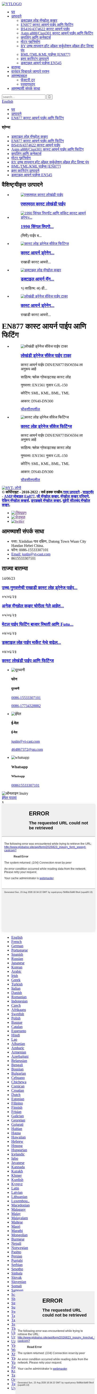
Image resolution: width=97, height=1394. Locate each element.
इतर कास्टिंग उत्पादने (35, 59)
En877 (29, 496)
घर (13, 12)
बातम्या (15, 67)
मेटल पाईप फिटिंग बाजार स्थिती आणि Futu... (37, 624)
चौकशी (25, 409)
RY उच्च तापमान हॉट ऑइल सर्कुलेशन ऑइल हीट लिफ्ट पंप (50, 162)
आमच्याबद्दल (19, 76)
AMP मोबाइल (13, 496)
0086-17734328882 (26, 706)
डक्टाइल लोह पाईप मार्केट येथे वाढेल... (31, 642)
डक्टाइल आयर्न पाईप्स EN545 (41, 63)
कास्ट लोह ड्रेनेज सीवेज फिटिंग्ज (46, 426)
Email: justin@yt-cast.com (30, 554)
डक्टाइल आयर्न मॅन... (37, 279)
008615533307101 (25, 785)
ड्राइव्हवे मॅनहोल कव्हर (46, 501)
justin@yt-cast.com (25, 741)
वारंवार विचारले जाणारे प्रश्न (30, 71)
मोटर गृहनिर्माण (30, 42)
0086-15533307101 (26, 698)
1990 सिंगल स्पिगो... (37, 226)
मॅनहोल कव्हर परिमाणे (75, 496)
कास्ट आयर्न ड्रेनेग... (37, 252)
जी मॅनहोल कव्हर (47, 496)
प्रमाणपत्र (28, 84)
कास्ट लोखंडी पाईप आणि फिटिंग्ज (28, 660)
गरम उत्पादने (71, 492)
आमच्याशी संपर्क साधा (25, 88)
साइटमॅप (88, 492)
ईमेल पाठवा (9, 798)
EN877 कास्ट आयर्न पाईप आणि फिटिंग (47, 25)
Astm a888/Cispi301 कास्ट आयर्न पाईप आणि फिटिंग (57, 33)
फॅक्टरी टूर (28, 80)
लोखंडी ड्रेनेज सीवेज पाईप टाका (46, 355)
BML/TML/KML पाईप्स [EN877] (45, 54)
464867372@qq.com (27, 749)
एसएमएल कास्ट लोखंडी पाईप (43, 203)
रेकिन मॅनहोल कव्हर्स (15, 501)
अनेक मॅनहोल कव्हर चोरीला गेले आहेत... (33, 605)
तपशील (35, 409)
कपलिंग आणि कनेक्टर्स (36, 37)
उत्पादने (16, 16)
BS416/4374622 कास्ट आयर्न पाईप (45, 29)
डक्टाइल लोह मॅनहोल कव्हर (39, 20)
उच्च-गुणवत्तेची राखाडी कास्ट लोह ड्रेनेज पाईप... (39, 587)
